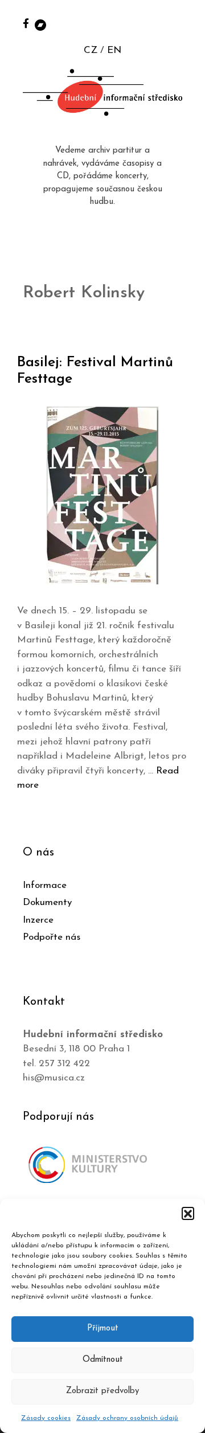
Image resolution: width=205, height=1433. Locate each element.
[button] (188, 1213)
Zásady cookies (46, 1418)
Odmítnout (103, 1360)
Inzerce (38, 920)
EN (114, 50)
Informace (45, 885)
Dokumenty (47, 902)
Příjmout (102, 1328)
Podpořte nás (51, 937)
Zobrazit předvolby (102, 1391)
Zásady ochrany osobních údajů (127, 1418)
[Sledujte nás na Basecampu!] (40, 24)
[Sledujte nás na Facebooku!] (26, 23)
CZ (90, 50)
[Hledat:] (184, 23)
